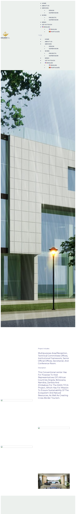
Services (45, 8)
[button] (56, 35)
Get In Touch (47, 24)
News (44, 22)
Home (44, 3)
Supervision (53, 13)
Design (51, 10)
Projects (52, 17)
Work (44, 15)
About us (45, 5)
